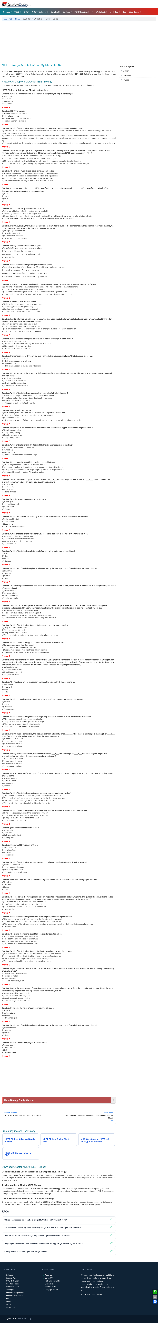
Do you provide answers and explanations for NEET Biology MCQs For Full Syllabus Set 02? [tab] (44, 1244)
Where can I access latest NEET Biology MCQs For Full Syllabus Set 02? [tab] (35, 1220)
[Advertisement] (76, 41)
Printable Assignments (15, 1292)
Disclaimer (49, 1283)
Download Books (12, 1286)
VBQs (8, 1301)
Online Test (10, 1307)
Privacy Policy (50, 1286)
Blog (124, 11)
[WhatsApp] (155, 1291)
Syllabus (9, 1275)
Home (5, 19)
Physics (126, 80)
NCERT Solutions (39, 11)
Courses (6, 11)
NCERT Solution (12, 1281)
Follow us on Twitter (52, 1281)
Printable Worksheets (14, 1295)
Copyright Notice (51, 1289)
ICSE (26, 11)
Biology (18, 19)
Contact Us (49, 1278)
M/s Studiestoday (24, 1318)
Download (55, 11)
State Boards (134, 11)
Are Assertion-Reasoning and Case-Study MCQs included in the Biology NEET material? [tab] (42, 1228)
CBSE (16, 11)
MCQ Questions (81, 11)
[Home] (16, 4)
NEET (11, 19)
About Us (48, 1275)
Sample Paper (11, 1278)
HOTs (8, 1298)
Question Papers (12, 1283)
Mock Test (114, 11)
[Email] (155, 1296)
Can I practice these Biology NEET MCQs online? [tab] (25, 1252)
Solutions (66, 11)
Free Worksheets (99, 11)
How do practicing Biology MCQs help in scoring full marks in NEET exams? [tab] (37, 1236)
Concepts (10, 1289)
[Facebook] (155, 1301)
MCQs (8, 1304)
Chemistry (127, 75)
